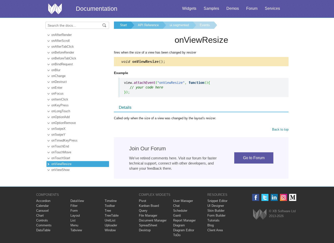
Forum (251, 8)
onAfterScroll (60, 41)
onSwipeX (58, 129)
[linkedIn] (274, 197)
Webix (260, 214)
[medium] (293, 197)
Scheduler (180, 210)
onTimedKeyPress (64, 140)
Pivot (142, 201)
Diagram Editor (183, 230)
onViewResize (61, 164)
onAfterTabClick (62, 46)
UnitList (110, 220)
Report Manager (184, 220)
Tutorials (213, 220)
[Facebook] (255, 197)
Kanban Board (149, 206)
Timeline (111, 201)
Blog (210, 225)
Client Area (215, 230)
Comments (44, 225)
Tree (108, 210)
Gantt (177, 215)
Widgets (189, 8)
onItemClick (59, 99)
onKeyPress (60, 105)
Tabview (76, 230)
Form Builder (216, 215)
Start (123, 25)
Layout (75, 215)
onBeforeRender (62, 52)
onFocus (57, 93)
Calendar (42, 206)
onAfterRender (61, 35)
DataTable (43, 230)
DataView (77, 201)
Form (74, 210)
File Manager (148, 215)
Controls (42, 220)
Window (110, 230)
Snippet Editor (217, 201)
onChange (58, 76)
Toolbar (110, 206)
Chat (176, 206)
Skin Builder (215, 210)
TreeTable (112, 215)
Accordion (43, 201)
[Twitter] (265, 197)
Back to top (280, 129)
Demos (232, 8)
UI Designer (215, 206)
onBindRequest (62, 64)
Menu (74, 225)
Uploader (111, 225)
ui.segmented (179, 25)
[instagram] (283, 197)
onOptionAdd (60, 117)
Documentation (96, 8)
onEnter (56, 87)
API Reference (148, 25)
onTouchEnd (60, 146)
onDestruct (59, 82)
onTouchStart (60, 158)
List (73, 220)
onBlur (55, 70)
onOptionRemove (63, 123)
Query (143, 210)
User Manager (183, 201)
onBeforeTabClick (63, 58)
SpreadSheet (148, 225)
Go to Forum (254, 158)
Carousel (42, 210)
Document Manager (153, 220)
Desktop (145, 230)
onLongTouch (60, 111)
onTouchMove (61, 152)
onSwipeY (58, 134)
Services (272, 8)
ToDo (176, 235)
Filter (74, 206)
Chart (40, 215)
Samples (211, 8)
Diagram (179, 225)
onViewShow (60, 170)
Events (205, 25)
